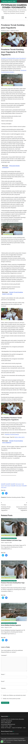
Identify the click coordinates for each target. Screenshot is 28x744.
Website (3, 688)
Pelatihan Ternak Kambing (12, 434)
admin (17, 30)
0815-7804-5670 (19, 437)
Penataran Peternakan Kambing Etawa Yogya (13, 582)
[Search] (26, 18)
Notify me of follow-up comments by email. (14, 695)
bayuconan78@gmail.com (8, 724)
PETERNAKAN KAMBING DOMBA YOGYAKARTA (14, 6)
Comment (4, 655)
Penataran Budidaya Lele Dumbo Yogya (11, 540)
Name (3, 674)
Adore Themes (7, 742)
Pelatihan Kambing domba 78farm (15, 497)
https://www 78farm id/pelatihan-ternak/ (10, 733)
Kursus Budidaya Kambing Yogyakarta (11, 625)
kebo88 (3, 484)
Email (3, 681)
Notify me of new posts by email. (11, 698)
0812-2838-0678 (6, 722)
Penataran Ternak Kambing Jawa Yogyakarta (13, 58)
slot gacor (18, 484)
